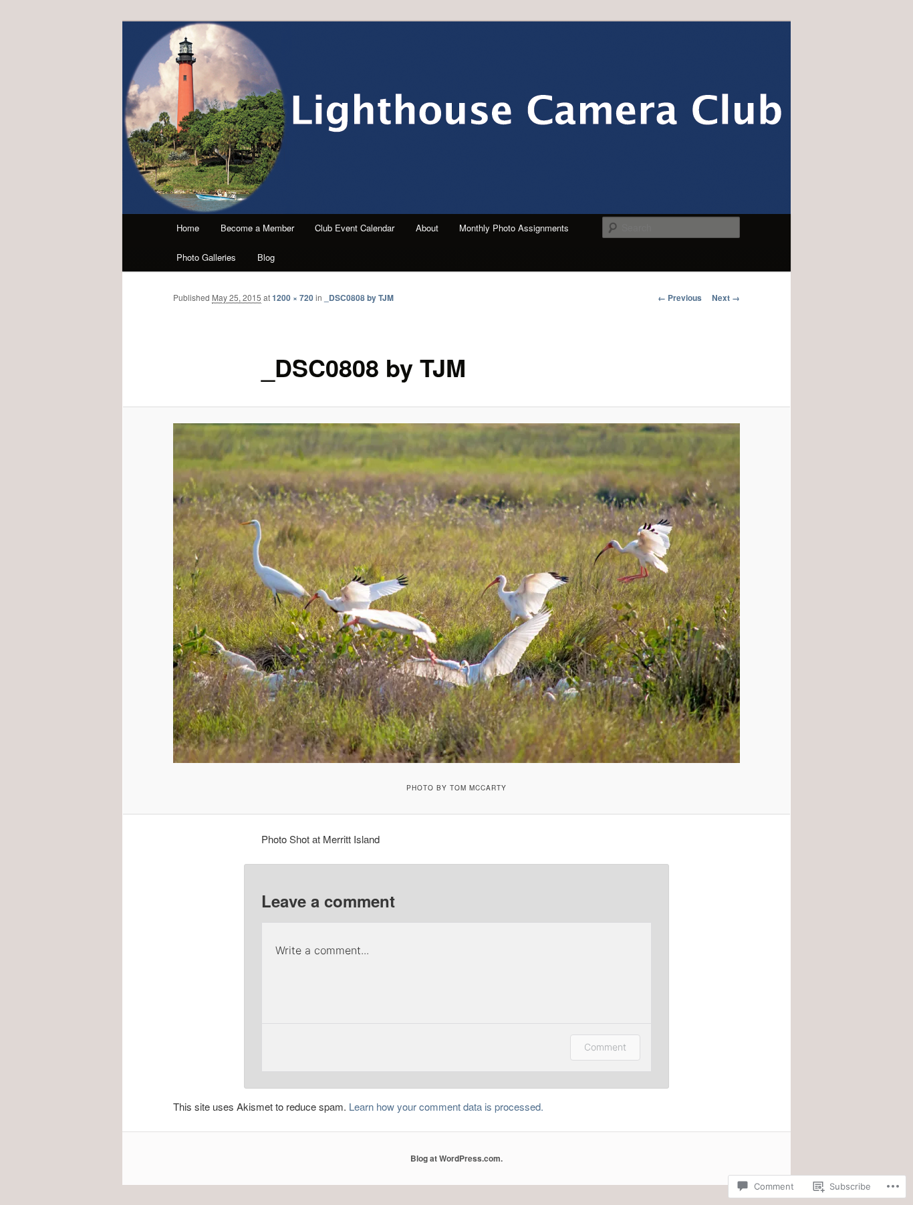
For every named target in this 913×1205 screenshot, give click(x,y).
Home (187, 227)
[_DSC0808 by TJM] (456, 593)
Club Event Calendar (354, 227)
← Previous (680, 298)
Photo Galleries (206, 257)
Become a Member (257, 227)
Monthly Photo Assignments (514, 227)
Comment (605, 1047)
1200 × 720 (292, 298)
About (427, 227)
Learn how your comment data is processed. (446, 1106)
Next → (726, 298)
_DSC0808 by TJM (359, 298)
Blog (266, 257)
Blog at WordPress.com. (456, 1158)
